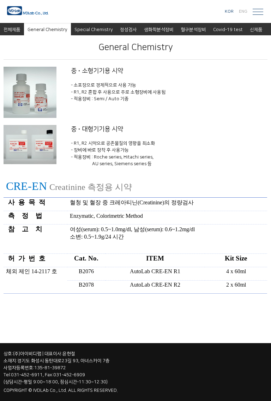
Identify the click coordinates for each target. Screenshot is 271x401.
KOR (229, 11)
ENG (243, 11)
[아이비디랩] (30, 11)
